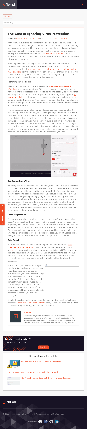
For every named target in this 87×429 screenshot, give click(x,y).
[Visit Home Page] (9, 403)
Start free (43, 347)
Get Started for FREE (2, 214)
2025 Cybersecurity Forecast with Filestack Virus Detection (33, 372)
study (11, 250)
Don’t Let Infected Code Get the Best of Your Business (46, 378)
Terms (49, 414)
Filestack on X (40, 422)
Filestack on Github (51, 422)
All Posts (7, 16)
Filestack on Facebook (46, 422)
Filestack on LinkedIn (57, 422)
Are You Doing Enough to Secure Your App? (41, 361)
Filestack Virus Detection (52, 54)
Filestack (35, 38)
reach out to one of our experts (31, 303)
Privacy (38, 414)
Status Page (58, 414)
